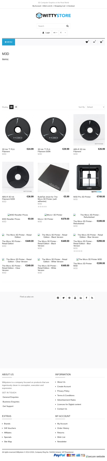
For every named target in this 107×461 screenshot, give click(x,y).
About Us (61, 382)
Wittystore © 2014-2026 (25, 452)
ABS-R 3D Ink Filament (79, 150)
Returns (60, 432)
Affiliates (7, 432)
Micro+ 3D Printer (45, 219)
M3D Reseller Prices (11, 219)
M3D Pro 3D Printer (82, 197)
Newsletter (62, 441)
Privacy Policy (63, 391)
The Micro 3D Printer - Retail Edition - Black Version (47, 243)
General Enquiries (10, 397)
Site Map (8, 441)
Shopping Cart (59, 6)
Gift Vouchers (10, 428)
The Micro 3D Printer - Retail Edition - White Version (47, 268)
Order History (63, 428)
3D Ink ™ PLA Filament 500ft (44, 150)
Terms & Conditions (65, 395)
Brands (7, 424)
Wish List (61, 437)
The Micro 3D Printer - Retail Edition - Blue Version (83, 243)
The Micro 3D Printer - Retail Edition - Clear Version (12, 268)
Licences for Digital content (69, 404)
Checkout (71, 6)
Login (47, 33)
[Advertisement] (53, 82)
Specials (7, 437)
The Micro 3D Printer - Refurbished (83, 222)
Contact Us (62, 409)
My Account (36, 6)
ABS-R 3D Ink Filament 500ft (8, 198)
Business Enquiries (10, 402)
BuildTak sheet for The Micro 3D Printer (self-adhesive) (48, 199)
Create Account (64, 386)
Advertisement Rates (66, 400)
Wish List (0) (47, 6)
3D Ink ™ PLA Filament (8, 150)
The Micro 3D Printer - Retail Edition (12, 242)
